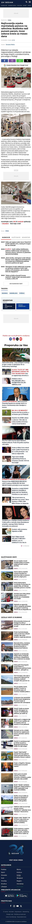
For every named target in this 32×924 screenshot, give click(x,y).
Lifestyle (4, 887)
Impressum (18, 912)
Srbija (9, 20)
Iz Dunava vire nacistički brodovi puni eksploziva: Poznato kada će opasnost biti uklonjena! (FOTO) (22, 700)
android (20, 222)
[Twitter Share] (27, 60)
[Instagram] (14, 339)
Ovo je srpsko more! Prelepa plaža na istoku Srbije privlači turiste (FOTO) (21, 563)
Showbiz (4, 875)
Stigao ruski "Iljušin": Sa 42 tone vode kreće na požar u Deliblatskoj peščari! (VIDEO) (22, 820)
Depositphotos (21, 917)
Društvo (4, 884)
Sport (25, 5)
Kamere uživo (12, 5)
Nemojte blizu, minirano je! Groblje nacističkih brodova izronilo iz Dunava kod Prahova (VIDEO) (22, 645)
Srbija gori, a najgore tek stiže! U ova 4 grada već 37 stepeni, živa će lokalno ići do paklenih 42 (22, 722)
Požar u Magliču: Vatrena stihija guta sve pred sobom (22, 764)
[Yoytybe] (17, 906)
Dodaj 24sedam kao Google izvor (17, 65)
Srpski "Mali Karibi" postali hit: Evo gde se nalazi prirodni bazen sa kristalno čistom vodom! (22, 754)
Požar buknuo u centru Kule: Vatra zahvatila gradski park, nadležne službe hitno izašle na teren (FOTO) (21, 831)
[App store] (10, 895)
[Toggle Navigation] (30, 2)
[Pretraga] (26, 2)
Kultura (19, 872)
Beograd (20, 878)
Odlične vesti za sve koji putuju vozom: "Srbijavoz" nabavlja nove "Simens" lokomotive (22, 809)
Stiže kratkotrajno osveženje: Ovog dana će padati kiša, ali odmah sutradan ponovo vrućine (22, 585)
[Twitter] (17, 339)
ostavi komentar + (22, 305)
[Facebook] (10, 339)
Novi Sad (20, 887)
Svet (2, 878)
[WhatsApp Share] (19, 60)
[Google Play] (22, 895)
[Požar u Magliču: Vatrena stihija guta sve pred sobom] (7, 766)
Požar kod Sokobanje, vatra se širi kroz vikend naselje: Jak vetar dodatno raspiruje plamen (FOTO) (22, 634)
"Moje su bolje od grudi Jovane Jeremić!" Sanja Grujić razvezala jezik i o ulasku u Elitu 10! (18, 277)
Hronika (4, 881)
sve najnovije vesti (16, 284)
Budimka (5, 293)
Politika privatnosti (20, 914)
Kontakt (11, 912)
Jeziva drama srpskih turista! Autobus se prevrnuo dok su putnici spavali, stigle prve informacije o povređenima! (22, 574)
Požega (21, 293)
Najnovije (4, 5)
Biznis (19, 869)
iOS (14, 222)
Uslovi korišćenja (11, 917)
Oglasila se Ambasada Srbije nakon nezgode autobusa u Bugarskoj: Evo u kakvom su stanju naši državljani (22, 656)
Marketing (26, 912)
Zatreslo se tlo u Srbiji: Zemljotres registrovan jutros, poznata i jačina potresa (21, 733)
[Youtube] (20, 339)
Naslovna (3, 20)
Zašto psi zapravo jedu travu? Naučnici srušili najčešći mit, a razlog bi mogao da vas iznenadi (18, 243)
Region (19, 881)
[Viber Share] (12, 60)
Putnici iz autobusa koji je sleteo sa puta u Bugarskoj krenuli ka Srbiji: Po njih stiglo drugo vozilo (22, 743)
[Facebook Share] (4, 60)
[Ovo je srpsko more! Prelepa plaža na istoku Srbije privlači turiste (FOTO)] (7, 564)
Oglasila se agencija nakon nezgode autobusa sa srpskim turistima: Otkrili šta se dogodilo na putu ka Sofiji (22, 607)
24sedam (5, 224)
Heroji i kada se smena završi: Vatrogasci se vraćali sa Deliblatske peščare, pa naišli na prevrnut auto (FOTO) (21, 711)
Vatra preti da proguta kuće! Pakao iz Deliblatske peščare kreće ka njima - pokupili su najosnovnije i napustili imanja (22, 667)
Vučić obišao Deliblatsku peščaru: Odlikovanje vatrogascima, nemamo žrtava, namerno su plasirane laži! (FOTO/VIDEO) (18, 251)
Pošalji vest (9, 914)
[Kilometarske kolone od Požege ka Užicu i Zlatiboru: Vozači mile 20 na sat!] (7, 625)
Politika (19, 5)
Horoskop (20, 884)
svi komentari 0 (8, 306)
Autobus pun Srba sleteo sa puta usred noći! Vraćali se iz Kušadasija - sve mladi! (22, 596)
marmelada (13, 293)
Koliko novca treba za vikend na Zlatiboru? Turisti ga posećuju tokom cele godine (21, 798)
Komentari (26, 237)
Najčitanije (16, 237)
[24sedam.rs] (7, 2)
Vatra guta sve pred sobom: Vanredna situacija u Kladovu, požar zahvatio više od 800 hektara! (22, 776)
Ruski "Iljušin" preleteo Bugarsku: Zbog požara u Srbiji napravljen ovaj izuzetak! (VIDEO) (22, 787)
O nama (5, 912)
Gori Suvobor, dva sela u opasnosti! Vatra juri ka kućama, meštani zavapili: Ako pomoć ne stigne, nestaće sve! (22, 678)
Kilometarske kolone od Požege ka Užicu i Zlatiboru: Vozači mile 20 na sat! (22, 623)
